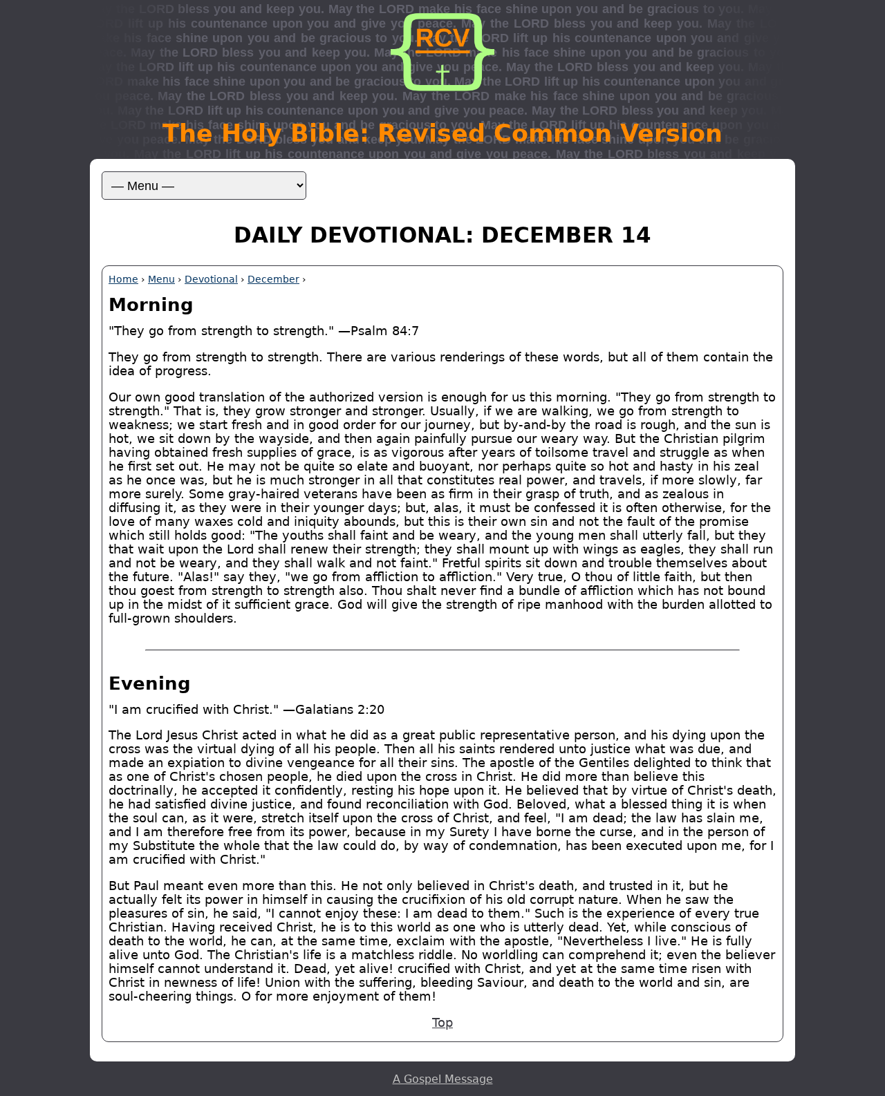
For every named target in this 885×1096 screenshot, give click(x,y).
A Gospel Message (443, 1079)
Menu (161, 279)
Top (442, 1023)
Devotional (211, 279)
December (273, 279)
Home (123, 279)
